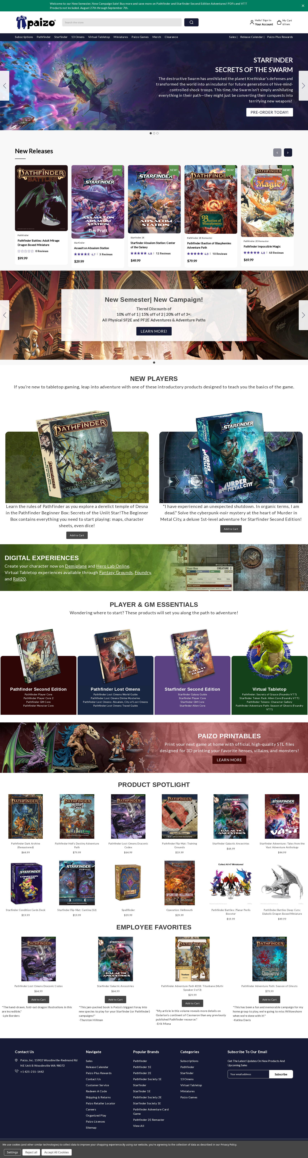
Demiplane (76, 565)
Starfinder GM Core (192, 701)
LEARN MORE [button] (229, 760)
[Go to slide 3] (4, 86)
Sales (233, 36)
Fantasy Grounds (116, 572)
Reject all (31, 1152)
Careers (91, 1109)
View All (138, 1125)
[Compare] (45, 196)
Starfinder (61, 36)
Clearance (171, 36)
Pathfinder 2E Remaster (149, 1119)
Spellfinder (128, 909)
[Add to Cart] (31, 197)
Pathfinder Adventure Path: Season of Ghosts (269, 986)
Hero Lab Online (112, 565)
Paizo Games (140, 36)
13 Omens (78, 36)
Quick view (38, 197)
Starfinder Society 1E (147, 1103)
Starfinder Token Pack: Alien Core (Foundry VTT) (269, 698)
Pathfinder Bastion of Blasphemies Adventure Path (209, 245)
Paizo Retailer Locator (100, 1103)
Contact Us (93, 1079)
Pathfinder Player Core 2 (38, 698)
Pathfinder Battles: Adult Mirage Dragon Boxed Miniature (39, 242)
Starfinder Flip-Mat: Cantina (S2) (77, 909)
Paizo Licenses (95, 1121)
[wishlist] (52, 196)
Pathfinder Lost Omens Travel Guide (115, 705)
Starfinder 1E (142, 1091)
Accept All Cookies (56, 1152)
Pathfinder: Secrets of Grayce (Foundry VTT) (269, 694)
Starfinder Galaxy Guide (192, 694)
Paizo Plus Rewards (280, 36)
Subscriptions (24, 36)
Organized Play (96, 1115)
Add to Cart (77, 535)
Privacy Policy (228, 1144)
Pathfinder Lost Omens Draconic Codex (38, 986)
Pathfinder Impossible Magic (262, 246)
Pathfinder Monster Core (38, 705)
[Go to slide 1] (151, 133)
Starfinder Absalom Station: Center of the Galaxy (153, 245)
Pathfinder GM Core (38, 701)
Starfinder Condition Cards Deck (25, 909)
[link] (33, 251)
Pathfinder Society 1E (147, 1079)
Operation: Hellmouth (179, 909)
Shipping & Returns (98, 1097)
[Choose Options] (87, 198)
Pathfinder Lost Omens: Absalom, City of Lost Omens (115, 701)
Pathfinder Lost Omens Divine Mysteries (115, 698)
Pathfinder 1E (142, 1067)
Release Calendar (252, 36)
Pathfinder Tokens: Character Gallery (269, 701)
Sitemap (91, 1127)
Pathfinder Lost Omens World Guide (115, 694)
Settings (12, 1152)
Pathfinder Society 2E (147, 1097)
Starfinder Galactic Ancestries (230, 843)
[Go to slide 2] (303, 86)
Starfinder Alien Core (193, 705)
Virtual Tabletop (99, 36)
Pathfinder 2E (142, 1073)
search (191, 22)
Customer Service (97, 1085)
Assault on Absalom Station (91, 248)
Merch (156, 36)
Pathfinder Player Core (38, 694)
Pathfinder (44, 36)
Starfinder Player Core (192, 698)
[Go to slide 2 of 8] (288, 152)
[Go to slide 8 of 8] (277, 152)
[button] (269, 112)
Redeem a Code (96, 1091)
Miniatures (121, 36)
